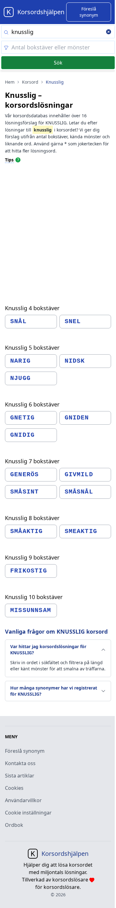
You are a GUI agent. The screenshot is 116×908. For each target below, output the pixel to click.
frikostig (28, 570)
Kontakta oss (20, 763)
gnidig (22, 435)
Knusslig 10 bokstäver (33, 597)
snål (18, 321)
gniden (77, 417)
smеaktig (81, 531)
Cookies (14, 788)
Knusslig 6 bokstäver (32, 404)
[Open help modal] (18, 159)
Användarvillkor (23, 800)
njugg (20, 378)
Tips (9, 160)
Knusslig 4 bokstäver (32, 308)
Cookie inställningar (28, 812)
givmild (79, 474)
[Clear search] (108, 32)
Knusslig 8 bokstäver (32, 518)
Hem (10, 82)
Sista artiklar (19, 775)
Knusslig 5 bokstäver (32, 347)
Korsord (30, 82)
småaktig (26, 531)
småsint (24, 491)
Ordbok (14, 825)
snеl (73, 321)
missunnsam (30, 610)
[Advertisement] (58, 228)
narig (20, 360)
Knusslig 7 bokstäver (32, 461)
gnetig (22, 417)
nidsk (75, 360)
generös (24, 474)
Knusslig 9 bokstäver (32, 557)
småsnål (79, 491)
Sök (58, 62)
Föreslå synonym (25, 751)
